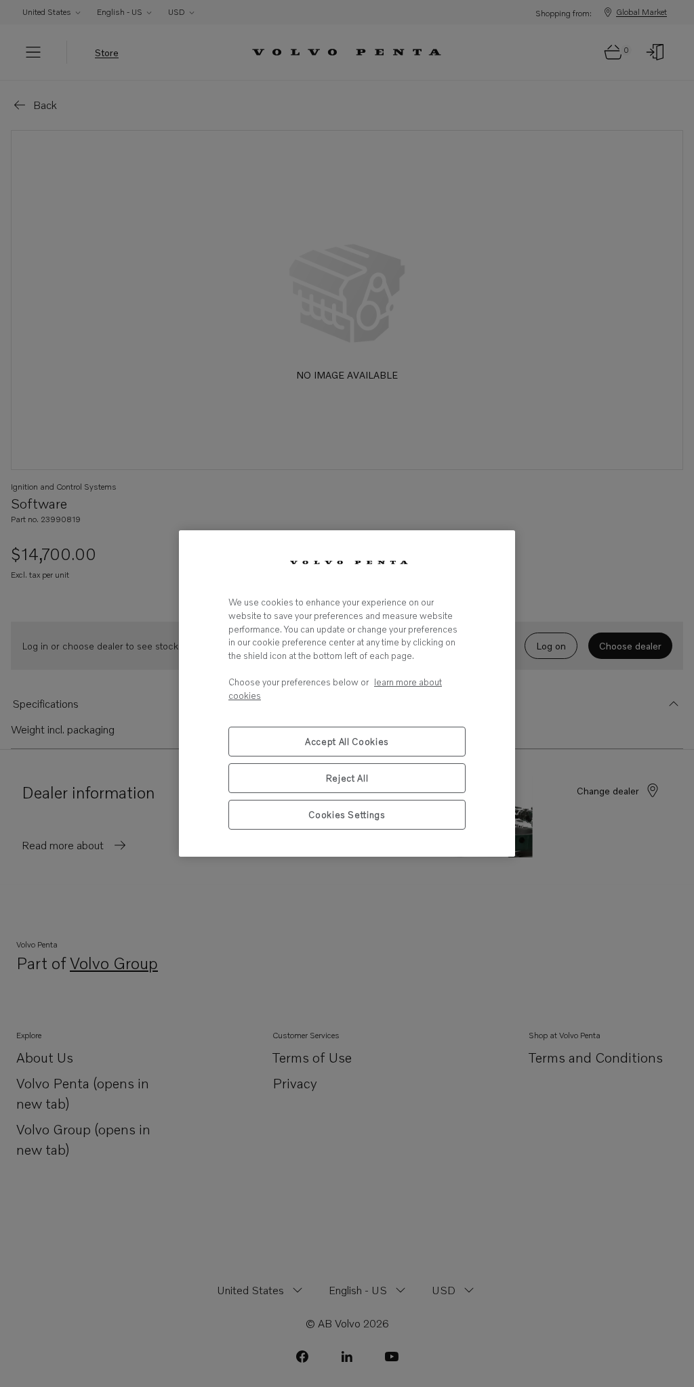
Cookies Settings (347, 814)
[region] (347, 693)
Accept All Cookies (347, 741)
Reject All (347, 778)
